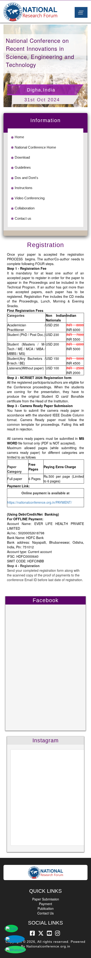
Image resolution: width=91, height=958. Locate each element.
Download (22, 157)
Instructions (23, 188)
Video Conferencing (30, 198)
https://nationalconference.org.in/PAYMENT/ (39, 502)
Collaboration (25, 208)
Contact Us (45, 913)
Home (19, 137)
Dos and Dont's (26, 178)
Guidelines (23, 167)
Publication (46, 908)
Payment (45, 903)
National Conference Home (35, 147)
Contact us (23, 218)
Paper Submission (45, 899)
